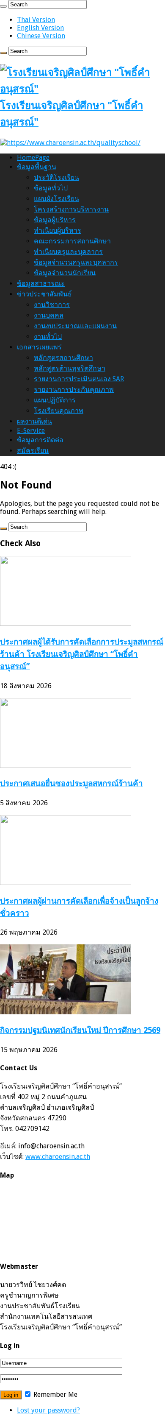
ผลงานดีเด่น (34, 421)
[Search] (3, 6)
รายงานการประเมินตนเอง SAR (79, 379)
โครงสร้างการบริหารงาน (71, 209)
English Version (40, 28)
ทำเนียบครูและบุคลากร (68, 252)
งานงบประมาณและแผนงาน (75, 326)
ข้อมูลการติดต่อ (40, 440)
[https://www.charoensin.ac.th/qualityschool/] (70, 143)
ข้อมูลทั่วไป (51, 188)
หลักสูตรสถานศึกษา (63, 358)
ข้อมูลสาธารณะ (41, 283)
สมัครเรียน (33, 451)
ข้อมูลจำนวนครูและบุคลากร (76, 262)
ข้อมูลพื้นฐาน (36, 167)
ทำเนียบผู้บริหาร (57, 230)
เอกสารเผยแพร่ (39, 347)
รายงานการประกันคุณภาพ (74, 389)
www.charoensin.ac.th (57, 1157)
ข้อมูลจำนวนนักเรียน (65, 273)
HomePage (33, 158)
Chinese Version (41, 36)
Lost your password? (48, 1410)
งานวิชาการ (52, 305)
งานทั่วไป (48, 336)
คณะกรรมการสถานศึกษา (72, 241)
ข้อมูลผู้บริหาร (55, 220)
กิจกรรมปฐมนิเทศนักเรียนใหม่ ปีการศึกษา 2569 (80, 1030)
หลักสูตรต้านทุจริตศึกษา (69, 368)
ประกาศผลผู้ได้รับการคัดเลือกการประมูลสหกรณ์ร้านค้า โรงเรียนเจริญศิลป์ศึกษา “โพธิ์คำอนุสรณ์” (81, 654)
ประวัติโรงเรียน (56, 177)
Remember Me (54, 1394)
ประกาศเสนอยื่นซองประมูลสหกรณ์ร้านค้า (71, 783)
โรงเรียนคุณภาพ (58, 411)
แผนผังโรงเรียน (56, 199)
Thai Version (36, 20)
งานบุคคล (48, 315)
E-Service (31, 431)
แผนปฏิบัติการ (55, 400)
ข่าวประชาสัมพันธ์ (44, 294)
